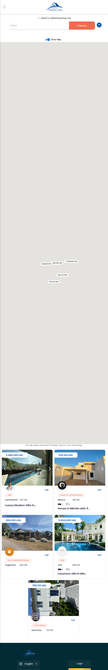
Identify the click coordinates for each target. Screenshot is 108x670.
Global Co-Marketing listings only (56, 18)
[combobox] (39, 26)
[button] (82, 26)
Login (80, 663)
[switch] (48, 39)
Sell (46, 489)
